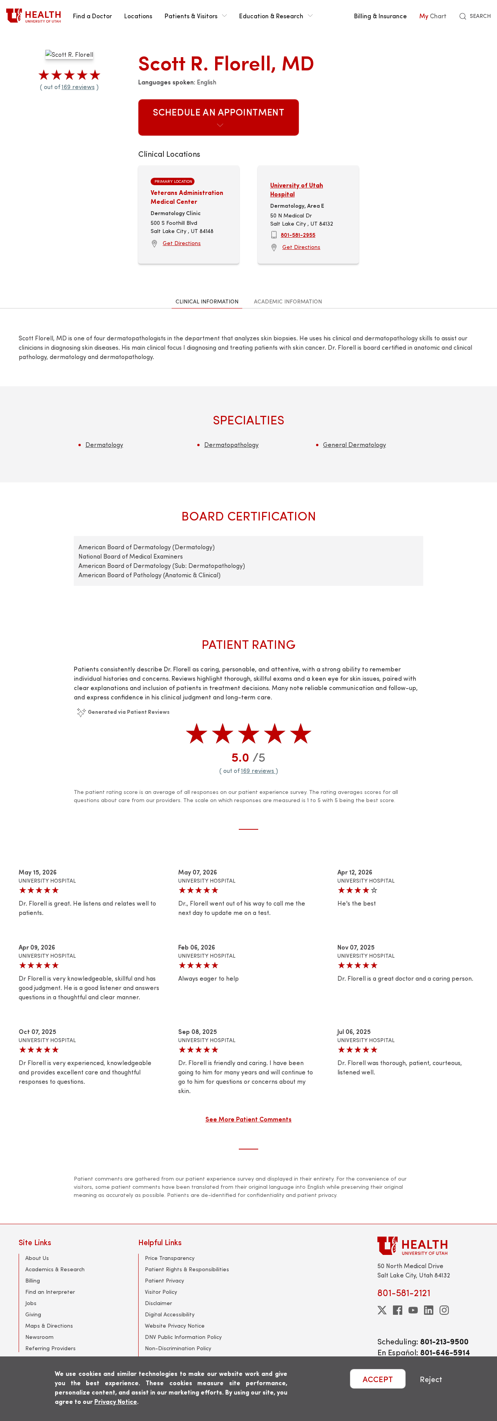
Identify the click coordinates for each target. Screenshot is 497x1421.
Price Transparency (170, 1258)
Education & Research (271, 15)
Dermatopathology (231, 444)
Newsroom (39, 1336)
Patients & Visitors (191, 15)
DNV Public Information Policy (183, 1336)
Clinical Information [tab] (207, 301)
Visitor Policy (161, 1291)
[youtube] (413, 1310)
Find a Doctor (92, 15)
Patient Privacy (164, 1280)
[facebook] (397, 1310)
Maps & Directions (49, 1325)
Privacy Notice (115, 1401)
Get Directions (182, 243)
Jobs (30, 1303)
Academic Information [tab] (288, 301)
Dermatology (104, 444)
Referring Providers (50, 1348)
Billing (32, 1280)
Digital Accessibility (170, 1314)
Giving (33, 1314)
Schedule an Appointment (219, 111)
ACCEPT (378, 1379)
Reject (431, 1379)
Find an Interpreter (50, 1291)
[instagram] (444, 1310)
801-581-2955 (298, 234)
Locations (138, 15)
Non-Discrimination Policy (178, 1348)
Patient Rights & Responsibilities (187, 1269)
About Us (37, 1258)
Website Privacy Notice (175, 1325)
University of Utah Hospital (296, 189)
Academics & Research (55, 1269)
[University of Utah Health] (33, 15)
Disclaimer (158, 1303)
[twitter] (382, 1310)
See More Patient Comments (248, 1118)
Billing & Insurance (380, 15)
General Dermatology (354, 444)
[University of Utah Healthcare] (427, 1246)
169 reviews (78, 86)
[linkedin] (428, 1310)
